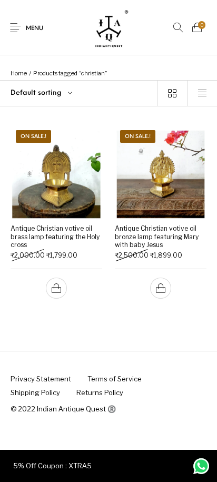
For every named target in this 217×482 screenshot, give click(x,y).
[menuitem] (40, 379)
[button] (56, 288)
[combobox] (78, 93)
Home (19, 73)
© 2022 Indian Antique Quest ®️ (63, 409)
